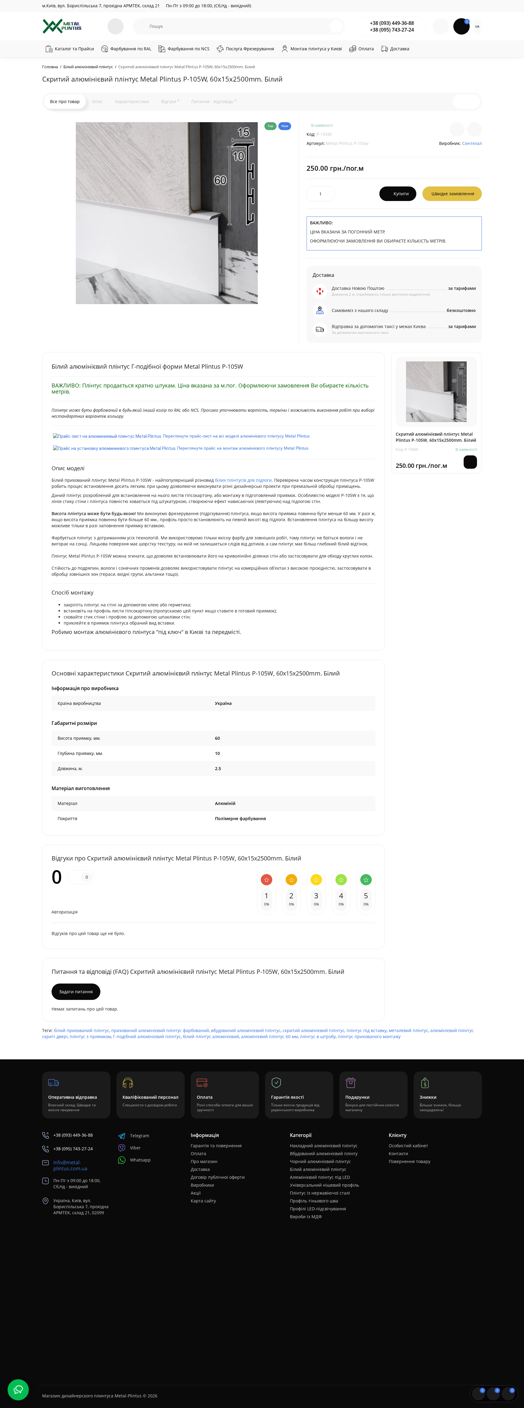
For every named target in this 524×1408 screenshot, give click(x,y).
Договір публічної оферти (218, 1177)
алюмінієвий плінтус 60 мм (269, 1036)
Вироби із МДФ (306, 1216)
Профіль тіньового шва (314, 1201)
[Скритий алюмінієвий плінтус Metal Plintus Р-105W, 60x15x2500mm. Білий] (167, 213)
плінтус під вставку (367, 1030)
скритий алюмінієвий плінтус (313, 1030)
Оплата (198, 1153)
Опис (97, 101)
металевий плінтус (408, 1030)
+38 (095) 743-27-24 (392, 30)
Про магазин (204, 1161)
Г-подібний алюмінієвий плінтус (147, 1036)
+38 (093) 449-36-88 (392, 23)
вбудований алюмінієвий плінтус (245, 1030)
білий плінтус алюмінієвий (211, 1036)
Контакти (398, 1153)
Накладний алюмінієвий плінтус (324, 1145)
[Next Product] (472, 101)
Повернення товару (409, 1161)
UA (477, 26)
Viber (135, 1148)
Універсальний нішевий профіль (324, 1185)
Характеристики (132, 101)
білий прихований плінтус (81, 1030)
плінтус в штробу (318, 1036)
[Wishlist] (474, 129)
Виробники (202, 1185)
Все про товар (65, 101)
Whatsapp (140, 1160)
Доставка (200, 1169)
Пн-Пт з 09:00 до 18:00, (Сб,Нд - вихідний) (208, 5)
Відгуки (170, 101)
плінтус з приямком (90, 1036)
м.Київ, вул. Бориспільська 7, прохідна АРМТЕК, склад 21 (101, 5)
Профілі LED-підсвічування (318, 1209)
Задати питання (76, 991)
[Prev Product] (460, 101)
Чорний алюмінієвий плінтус (320, 1161)
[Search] (336, 26)
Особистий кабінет (408, 1145)
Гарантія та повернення (216, 1145)
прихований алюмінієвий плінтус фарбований (160, 1030)
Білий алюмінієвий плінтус (318, 1169)
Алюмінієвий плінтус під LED (320, 1177)
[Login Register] (440, 26)
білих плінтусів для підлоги (243, 480)
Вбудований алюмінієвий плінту (324, 1153)
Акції (196, 1193)
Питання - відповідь (213, 101)
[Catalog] (115, 26)
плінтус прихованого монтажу (369, 1036)
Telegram (139, 1135)
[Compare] (457, 129)
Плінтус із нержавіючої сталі (320, 1193)
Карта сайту (203, 1201)
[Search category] (141, 26)
